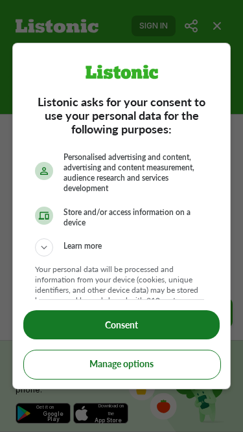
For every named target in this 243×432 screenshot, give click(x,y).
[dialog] (121, 216)
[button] (122, 247)
